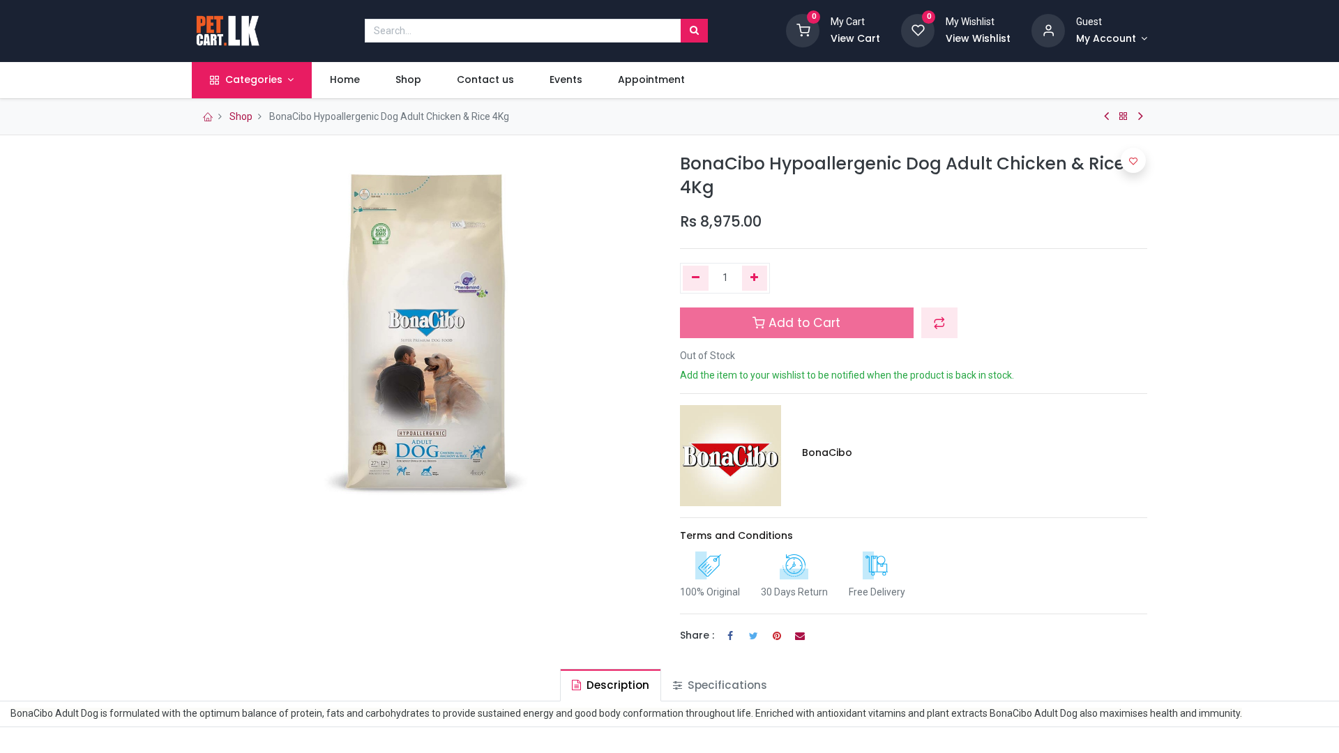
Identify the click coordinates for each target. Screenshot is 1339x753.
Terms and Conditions (736, 535)
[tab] (610, 685)
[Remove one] (696, 278)
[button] (939, 322)
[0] (802, 30)
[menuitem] (344, 80)
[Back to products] (1123, 116)
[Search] (694, 31)
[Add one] (755, 278)
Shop (240, 116)
